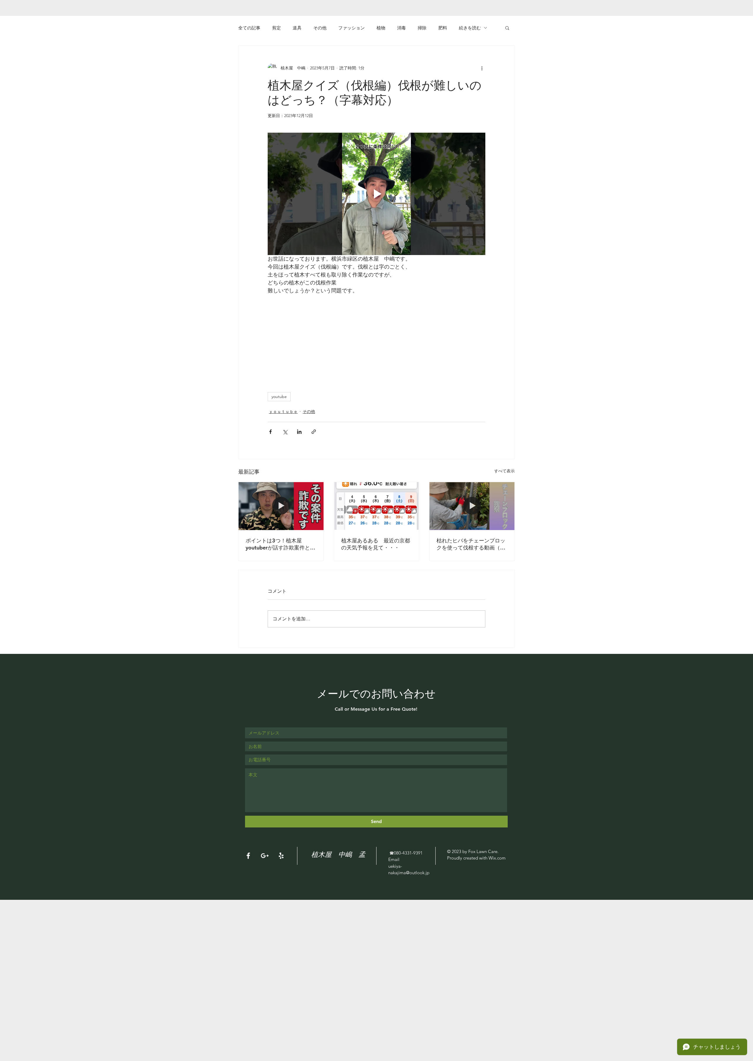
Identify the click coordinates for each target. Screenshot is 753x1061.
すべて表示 (504, 471)
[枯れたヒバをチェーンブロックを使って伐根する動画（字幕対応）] (471, 506)
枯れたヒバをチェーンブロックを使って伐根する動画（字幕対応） (471, 544)
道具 (297, 28)
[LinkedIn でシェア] (299, 431)
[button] (507, 27)
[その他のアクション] (481, 67)
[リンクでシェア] (313, 431)
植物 (380, 28)
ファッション (351, 28)
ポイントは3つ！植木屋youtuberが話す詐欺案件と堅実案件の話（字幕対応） (280, 544)
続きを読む (470, 28)
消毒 (401, 28)
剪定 (276, 28)
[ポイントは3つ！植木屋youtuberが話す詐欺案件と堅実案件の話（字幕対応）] (281, 506)
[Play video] (376, 194)
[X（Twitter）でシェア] (285, 431)
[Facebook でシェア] (270, 431)
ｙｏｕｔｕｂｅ (283, 411)
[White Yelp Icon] (281, 856)
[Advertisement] (176, 941)
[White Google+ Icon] (265, 856)
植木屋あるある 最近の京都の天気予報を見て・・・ (375, 544)
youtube (279, 396)
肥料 (442, 28)
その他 (319, 28)
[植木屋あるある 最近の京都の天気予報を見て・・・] (376, 506)
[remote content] (341, 344)
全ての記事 (249, 28)
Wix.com (497, 858)
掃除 (422, 28)
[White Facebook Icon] (248, 856)
